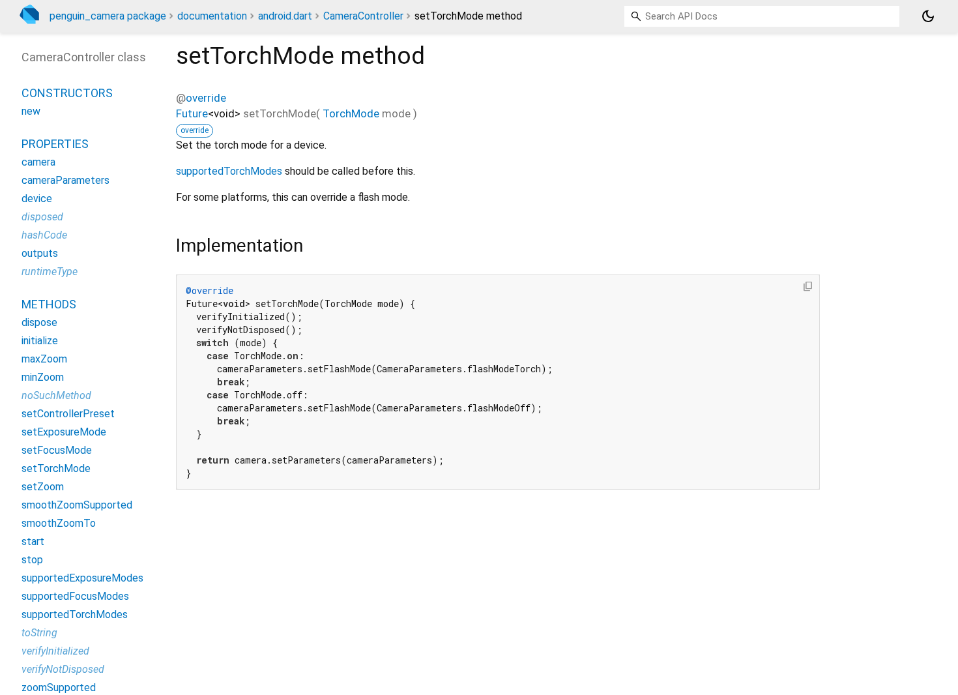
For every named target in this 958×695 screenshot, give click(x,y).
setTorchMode (56, 468)
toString (39, 633)
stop (32, 560)
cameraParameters (65, 180)
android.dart (285, 16)
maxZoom (44, 359)
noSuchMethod (56, 395)
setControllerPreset (68, 413)
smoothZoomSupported (77, 505)
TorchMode (351, 113)
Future (192, 113)
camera (38, 162)
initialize (40, 340)
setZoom (43, 487)
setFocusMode (57, 450)
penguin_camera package (108, 16)
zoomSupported (59, 687)
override (206, 97)
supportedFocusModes (75, 596)
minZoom (43, 377)
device (37, 198)
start (33, 541)
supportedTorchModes (229, 171)
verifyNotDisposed (63, 669)
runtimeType (50, 271)
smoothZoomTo (59, 523)
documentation (212, 16)
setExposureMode (64, 432)
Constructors (67, 93)
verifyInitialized (55, 651)
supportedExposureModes (82, 578)
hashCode (44, 235)
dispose (39, 322)
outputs (40, 253)
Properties (55, 144)
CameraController (363, 16)
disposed (42, 217)
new (31, 111)
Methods (49, 304)
